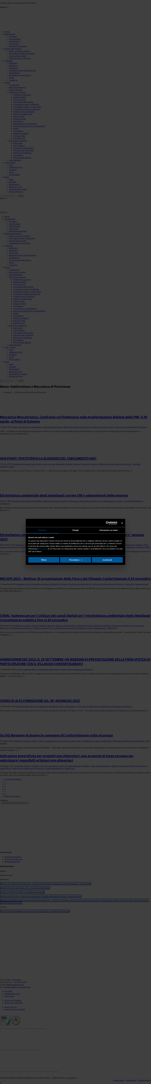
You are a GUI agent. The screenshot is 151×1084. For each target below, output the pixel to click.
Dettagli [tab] (76, 530)
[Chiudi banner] (122, 523)
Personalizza (74, 560)
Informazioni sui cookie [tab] (108, 530)
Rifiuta (43, 560)
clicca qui (42, 549)
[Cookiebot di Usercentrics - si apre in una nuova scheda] (107, 523)
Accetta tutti (107, 560)
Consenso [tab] (42, 530)
